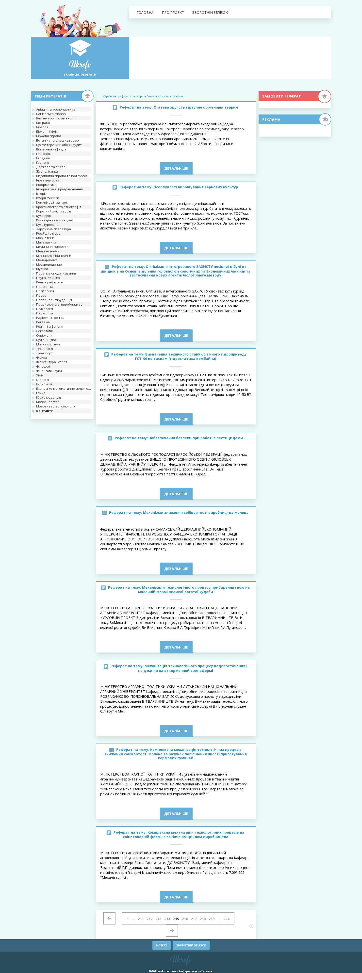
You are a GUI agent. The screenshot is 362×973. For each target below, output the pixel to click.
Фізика (41, 357)
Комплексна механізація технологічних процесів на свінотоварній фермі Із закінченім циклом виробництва (184, 834)
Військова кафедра (51, 149)
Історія (41, 193)
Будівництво (46, 340)
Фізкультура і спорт (51, 362)
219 (211, 918)
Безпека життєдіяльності (55, 118)
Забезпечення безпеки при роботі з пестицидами (196, 438)
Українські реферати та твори (123, 96)
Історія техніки (47, 198)
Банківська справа (51, 114)
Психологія (44, 309)
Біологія (42, 127)
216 (185, 918)
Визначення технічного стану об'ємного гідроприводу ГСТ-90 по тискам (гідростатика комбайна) (191, 356)
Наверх (161, 945)
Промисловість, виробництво (59, 304)
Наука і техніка (48, 278)
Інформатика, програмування (59, 189)
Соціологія (44, 335)
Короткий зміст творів (53, 211)
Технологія (44, 348)
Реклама (43, 322)
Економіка (44, 384)
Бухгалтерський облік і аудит (59, 145)
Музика (42, 269)
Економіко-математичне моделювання (63, 388)
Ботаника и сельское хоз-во (165, 96)
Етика (40, 393)
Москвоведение (49, 264)
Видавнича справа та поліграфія (61, 176)
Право (41, 295)
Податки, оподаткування (56, 273)
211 (141, 918)
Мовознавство (48, 402)
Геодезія (43, 158)
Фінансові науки (49, 371)
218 (203, 918)
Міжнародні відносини (53, 255)
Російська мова (48, 233)
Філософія (43, 366)
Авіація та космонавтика (55, 109)
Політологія (45, 291)
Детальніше (176, 168)
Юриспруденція (48, 397)
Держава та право (51, 167)
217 (194, 918)
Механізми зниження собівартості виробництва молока (195, 512)
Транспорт (44, 353)
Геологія (42, 162)
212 (149, 918)
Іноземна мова (48, 180)
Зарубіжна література (53, 229)
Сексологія (44, 331)
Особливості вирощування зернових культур (195, 187)
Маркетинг (44, 238)
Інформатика (46, 184)
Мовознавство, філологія (55, 406)
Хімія (40, 375)
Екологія (42, 379)
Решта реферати (49, 282)
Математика (46, 242)
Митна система (48, 344)
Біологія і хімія (47, 131)
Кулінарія (43, 215)
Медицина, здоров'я (52, 246)
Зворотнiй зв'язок (210, 12)
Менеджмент (46, 260)
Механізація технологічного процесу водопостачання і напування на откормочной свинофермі (192, 668)
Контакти (44, 410)
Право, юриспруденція (54, 300)
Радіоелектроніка (50, 317)
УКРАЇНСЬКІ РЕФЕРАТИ (80, 74)
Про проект (173, 12)
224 (226, 918)
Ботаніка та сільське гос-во (57, 140)
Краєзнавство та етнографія (58, 207)
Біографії (43, 122)
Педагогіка (44, 286)
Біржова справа (48, 136)
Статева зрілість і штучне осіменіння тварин (196, 107)
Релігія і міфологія (49, 326)
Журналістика (47, 171)
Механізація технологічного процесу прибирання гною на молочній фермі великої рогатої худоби (194, 589)
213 (158, 918)
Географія (43, 153)
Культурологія (47, 224)
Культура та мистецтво (54, 220)
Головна (145, 12)
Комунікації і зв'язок (52, 202)
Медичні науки (48, 251)
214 (167, 918)
